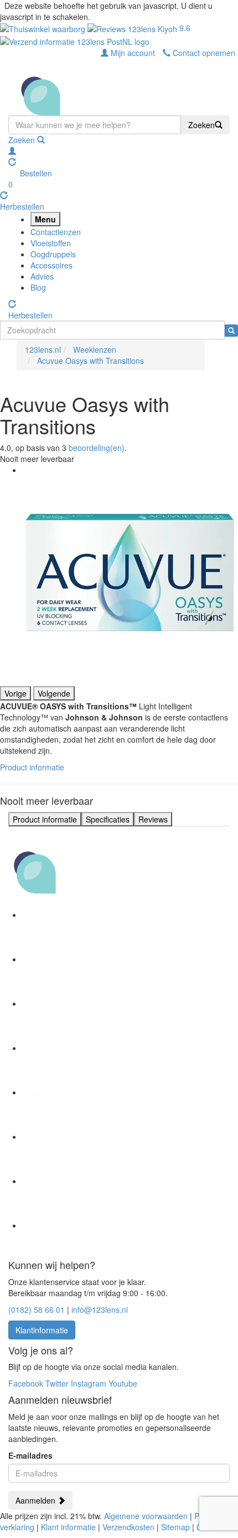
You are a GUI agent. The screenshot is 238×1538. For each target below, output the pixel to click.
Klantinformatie (41, 1330)
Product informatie (32, 767)
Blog (38, 287)
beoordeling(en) (97, 447)
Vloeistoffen (50, 242)
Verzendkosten (128, 1526)
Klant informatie (68, 1526)
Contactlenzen (55, 231)
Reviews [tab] (153, 819)
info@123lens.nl (99, 1309)
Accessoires (51, 265)
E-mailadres (30, 1455)
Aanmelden (36, 1500)
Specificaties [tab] (108, 819)
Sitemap (175, 1526)
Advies (42, 276)
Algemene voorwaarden (146, 1515)
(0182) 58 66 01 (36, 1309)
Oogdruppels (53, 254)
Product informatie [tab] (45, 819)
